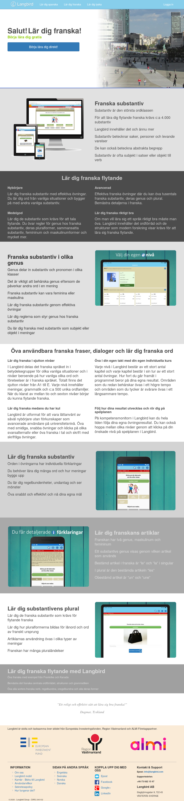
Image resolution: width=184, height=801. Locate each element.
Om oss (19, 772)
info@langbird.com (153, 771)
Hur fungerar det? (25, 790)
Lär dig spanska (49, 4)
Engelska (62, 772)
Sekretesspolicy (24, 787)
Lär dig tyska (94, 4)
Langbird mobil (23, 776)
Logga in (168, 4)
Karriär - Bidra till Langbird (30, 779)
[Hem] (22, 4)
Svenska (62, 776)
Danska (61, 783)
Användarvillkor (23, 783)
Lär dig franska (72, 4)
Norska (61, 779)
